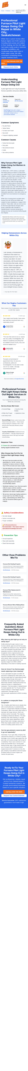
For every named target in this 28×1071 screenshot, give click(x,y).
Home (2, 10)
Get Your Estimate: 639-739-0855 (12, 62)
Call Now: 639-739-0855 (14, 792)
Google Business (19, 378)
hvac (13, 10)
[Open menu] (25, 5)
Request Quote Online (11, 67)
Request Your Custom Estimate (14, 795)
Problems (8, 10)
